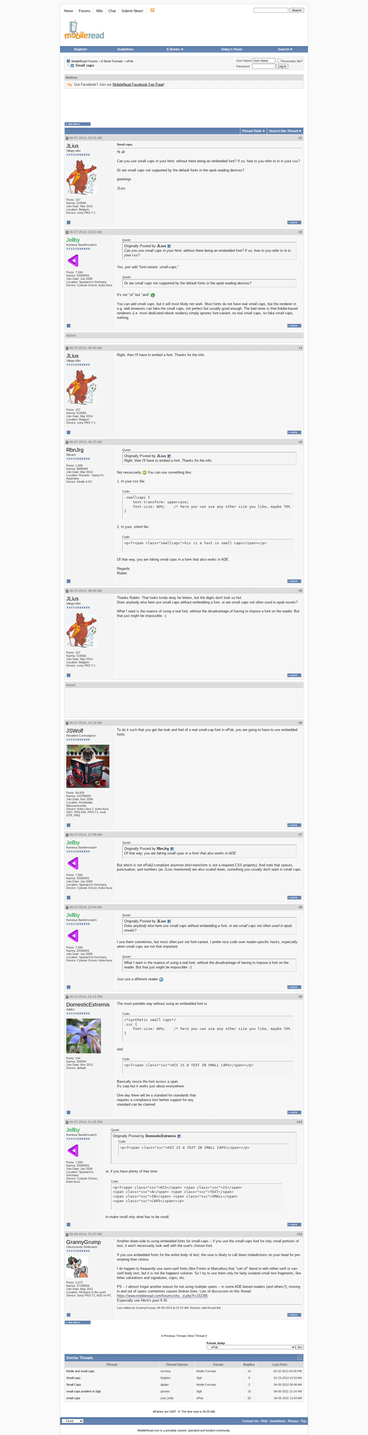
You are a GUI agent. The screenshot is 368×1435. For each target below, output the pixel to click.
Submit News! (132, 11)
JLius (72, 146)
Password (242, 66)
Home (68, 11)
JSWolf (74, 731)
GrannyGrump (83, 1242)
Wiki (99, 11)
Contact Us (250, 1421)
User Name (243, 60)
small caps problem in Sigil (83, 1391)
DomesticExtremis (88, 1005)
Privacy (293, 1421)
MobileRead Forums (84, 61)
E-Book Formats (112, 61)
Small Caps (73, 1384)
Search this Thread (283, 131)
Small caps (73, 1377)
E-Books (173, 49)
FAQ (264, 1421)
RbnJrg (75, 450)
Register (80, 49)
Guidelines (125, 49)
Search (283, 49)
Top (303, 1421)
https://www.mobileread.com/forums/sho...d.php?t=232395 (162, 1296)
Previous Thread (175, 1335)
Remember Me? (292, 61)
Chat (112, 11)
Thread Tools (252, 131)
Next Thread (196, 1335)
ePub (129, 61)
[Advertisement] (184, 105)
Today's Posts (231, 49)
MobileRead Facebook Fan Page (138, 84)
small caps (73, 1398)
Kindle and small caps (80, 1371)
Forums (85, 11)
